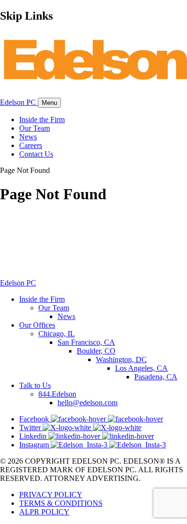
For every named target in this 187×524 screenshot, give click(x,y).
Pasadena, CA (155, 377)
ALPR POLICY (44, 512)
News (28, 137)
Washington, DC (121, 359)
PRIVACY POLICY (50, 494)
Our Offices (37, 325)
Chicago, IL (56, 334)
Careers (30, 145)
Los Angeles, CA (141, 368)
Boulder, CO (96, 351)
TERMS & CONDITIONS (61, 503)
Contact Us (36, 154)
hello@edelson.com (87, 403)
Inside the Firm (42, 119)
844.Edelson (57, 394)
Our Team (34, 128)
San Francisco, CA (86, 342)
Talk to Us (35, 385)
